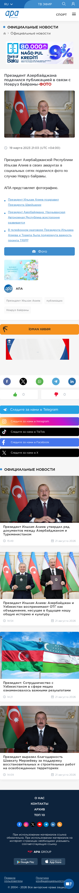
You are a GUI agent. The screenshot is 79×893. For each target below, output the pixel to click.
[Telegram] (46, 825)
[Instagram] (26, 825)
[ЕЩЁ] (73, 14)
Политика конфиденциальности (50, 879)
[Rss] (59, 825)
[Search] (63, 4)
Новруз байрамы (17, 310)
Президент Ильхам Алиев (23, 300)
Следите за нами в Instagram (30, 421)
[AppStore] (53, 862)
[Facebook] (19, 825)
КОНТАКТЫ (39, 803)
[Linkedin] (52, 825)
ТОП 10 (39, 815)
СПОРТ (61, 14)
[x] (32, 825)
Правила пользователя (13, 879)
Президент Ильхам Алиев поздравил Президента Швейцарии (33, 202)
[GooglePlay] (26, 862)
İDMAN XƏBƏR (40, 329)
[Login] (73, 4)
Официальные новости (31, 33)
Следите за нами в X (24, 452)
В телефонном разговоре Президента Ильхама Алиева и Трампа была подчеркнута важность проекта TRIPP (41, 235)
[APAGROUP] (39, 852)
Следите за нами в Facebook (30, 442)
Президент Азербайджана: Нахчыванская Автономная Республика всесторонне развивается (36, 217)
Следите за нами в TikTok (28, 431)
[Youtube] (39, 825)
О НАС (39, 798)
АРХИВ (39, 809)
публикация (54, 300)
